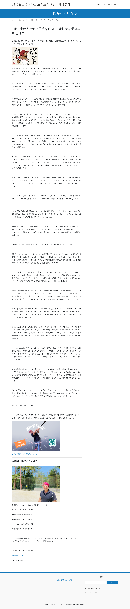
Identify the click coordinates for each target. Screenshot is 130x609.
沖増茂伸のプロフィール (20, 555)
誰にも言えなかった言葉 (65, 580)
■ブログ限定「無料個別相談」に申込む (25, 454)
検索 (112, 582)
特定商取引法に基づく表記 (93, 588)
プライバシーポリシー (91, 593)
